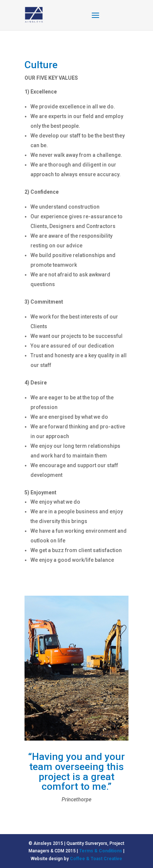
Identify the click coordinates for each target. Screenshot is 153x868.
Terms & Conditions (100, 850)
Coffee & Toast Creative (96, 858)
